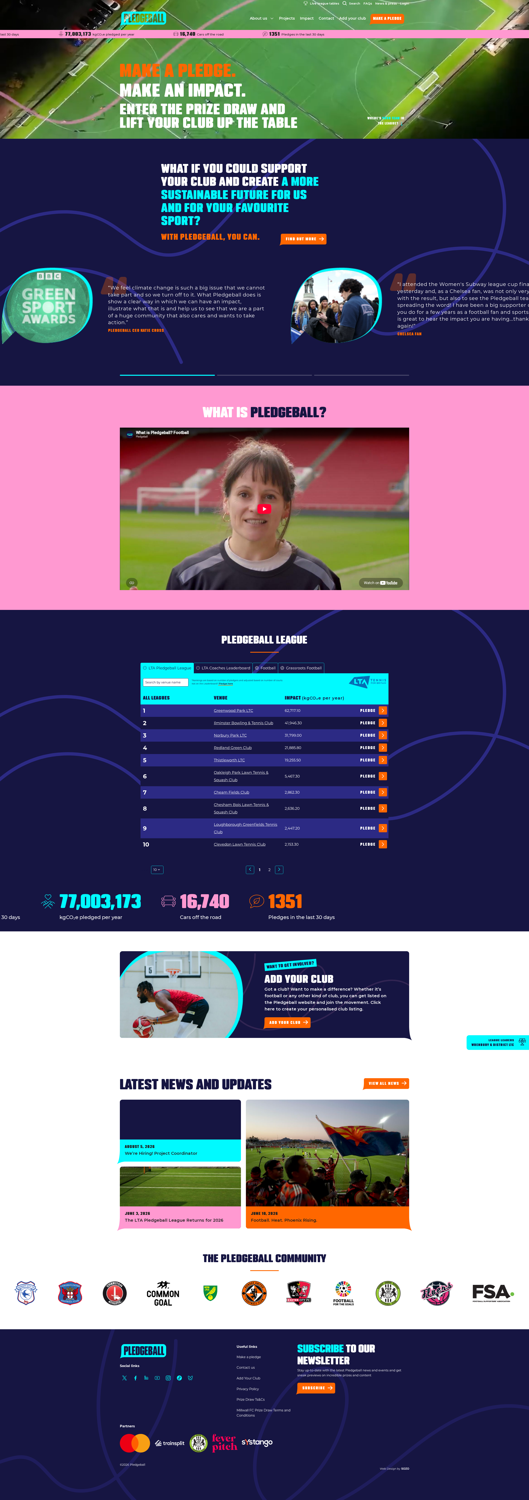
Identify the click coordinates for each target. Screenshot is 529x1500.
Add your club (352, 18)
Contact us (246, 1368)
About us (259, 18)
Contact (326, 18)
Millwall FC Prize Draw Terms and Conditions (264, 1413)
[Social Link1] (124, 1378)
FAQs (367, 3)
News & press (386, 3)
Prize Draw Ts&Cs (251, 1400)
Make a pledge (387, 19)
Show (145, 870)
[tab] (167, 668)
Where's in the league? (385, 121)
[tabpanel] (264, 783)
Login (404, 3)
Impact (307, 18)
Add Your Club (248, 1378)
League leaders (493, 1043)
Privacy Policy (248, 1389)
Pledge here (225, 683)
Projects (287, 18)
